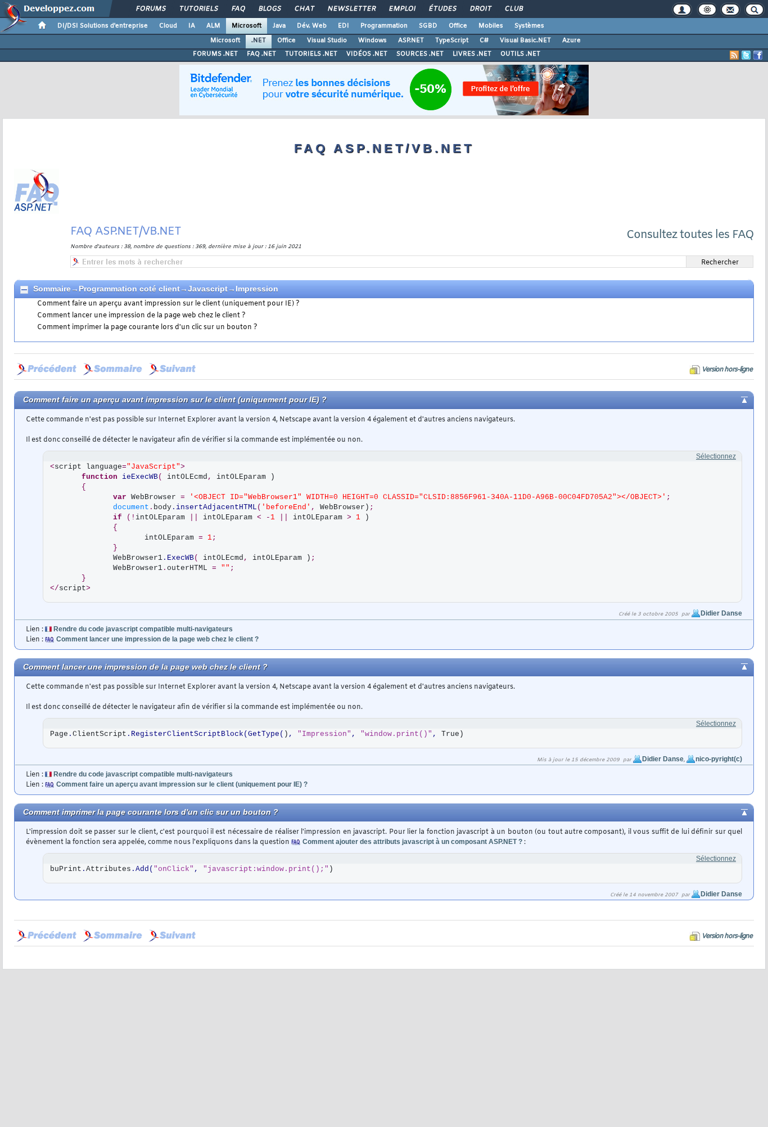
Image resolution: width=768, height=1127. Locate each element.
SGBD (428, 26)
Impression (257, 288)
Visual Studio (327, 40)
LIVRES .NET (472, 54)
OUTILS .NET (520, 54)
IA (191, 26)
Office (458, 26)
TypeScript (451, 40)
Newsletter (351, 9)
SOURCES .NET (420, 54)
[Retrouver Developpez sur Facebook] (757, 55)
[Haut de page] (735, 399)
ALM (213, 26)
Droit (480, 9)
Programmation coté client (129, 288)
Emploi (401, 9)
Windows (372, 40)
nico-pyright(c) (718, 759)
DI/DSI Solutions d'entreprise (102, 26)
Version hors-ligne (727, 369)
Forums (150, 9)
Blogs (269, 9)
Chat (304, 9)
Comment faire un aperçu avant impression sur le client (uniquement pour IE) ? (168, 303)
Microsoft (246, 26)
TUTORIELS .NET (311, 54)
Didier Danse (721, 613)
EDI (343, 26)
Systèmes (529, 26)
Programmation (384, 26)
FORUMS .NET (215, 54)
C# (484, 40)
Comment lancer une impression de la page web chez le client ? (141, 315)
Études (442, 9)
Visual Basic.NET (525, 40)
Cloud (168, 26)
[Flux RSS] (734, 55)
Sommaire (52, 288)
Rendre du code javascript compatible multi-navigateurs (143, 629)
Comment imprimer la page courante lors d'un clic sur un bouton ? (147, 327)
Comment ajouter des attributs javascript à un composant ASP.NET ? (412, 842)
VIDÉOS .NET (366, 54)
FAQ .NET (261, 54)
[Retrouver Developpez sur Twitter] (746, 55)
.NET (258, 40)
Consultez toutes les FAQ (690, 235)
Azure (571, 40)
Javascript (208, 288)
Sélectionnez (716, 456)
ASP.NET (411, 40)
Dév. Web (312, 26)
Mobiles (490, 26)
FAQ (238, 9)
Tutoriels (198, 9)
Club (513, 9)
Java (279, 26)
